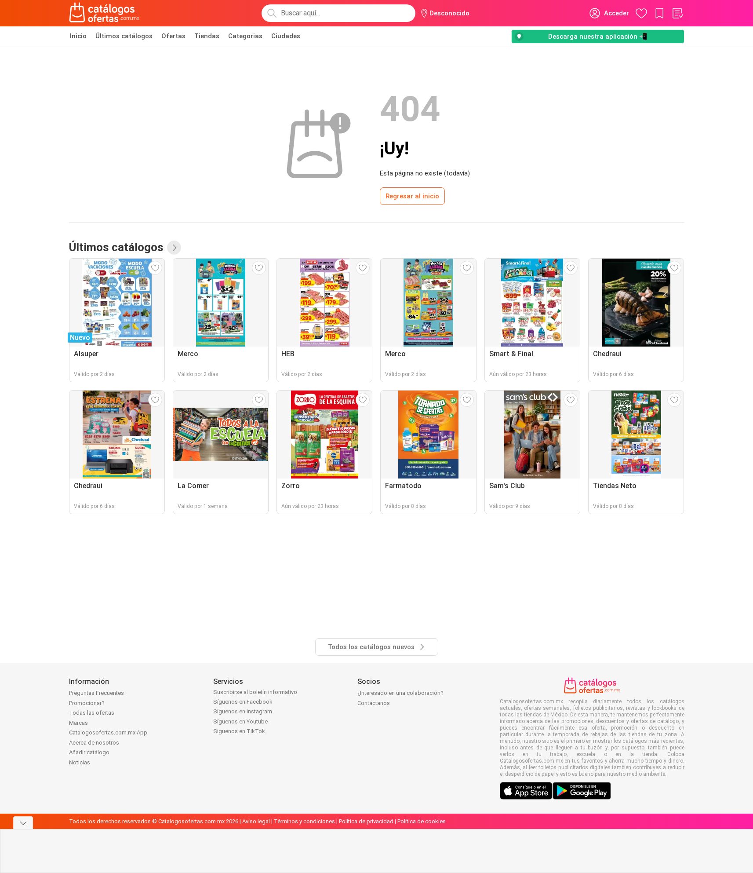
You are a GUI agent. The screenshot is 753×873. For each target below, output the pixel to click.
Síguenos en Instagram (242, 711)
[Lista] (677, 13)
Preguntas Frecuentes (96, 693)
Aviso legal (256, 821)
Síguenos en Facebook (243, 701)
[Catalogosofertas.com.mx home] (104, 13)
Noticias (79, 762)
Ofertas (173, 36)
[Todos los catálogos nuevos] (174, 248)
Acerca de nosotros (94, 742)
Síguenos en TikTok (239, 731)
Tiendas (206, 36)
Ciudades (285, 36)
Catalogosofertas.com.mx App (108, 732)
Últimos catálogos (124, 36)
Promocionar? (87, 703)
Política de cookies (421, 821)
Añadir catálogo (89, 752)
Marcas (78, 723)
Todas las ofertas (91, 712)
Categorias (245, 36)
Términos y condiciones (304, 821)
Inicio (78, 36)
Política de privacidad (366, 821)
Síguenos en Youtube (240, 721)
